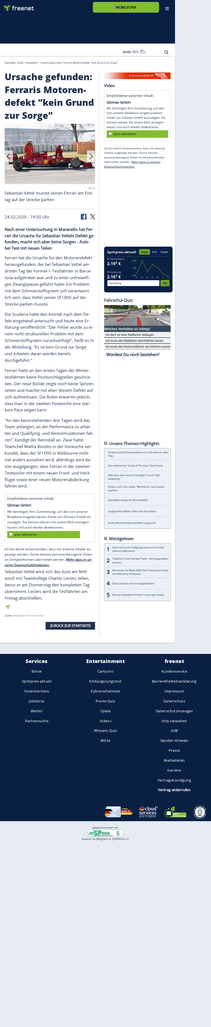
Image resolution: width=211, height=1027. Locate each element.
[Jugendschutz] (105, 833)
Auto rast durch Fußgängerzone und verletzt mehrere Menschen (138, 548)
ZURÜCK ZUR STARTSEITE (70, 625)
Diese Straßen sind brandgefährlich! (133, 583)
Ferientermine (36, 691)
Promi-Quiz (105, 701)
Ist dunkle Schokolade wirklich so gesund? (132, 522)
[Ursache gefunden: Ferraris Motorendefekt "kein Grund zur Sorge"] (50, 155)
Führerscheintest (105, 691)
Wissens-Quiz (105, 730)
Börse (36, 671)
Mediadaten (174, 760)
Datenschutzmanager (174, 710)
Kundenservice (174, 671)
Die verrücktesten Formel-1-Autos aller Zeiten (138, 595)
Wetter (37, 710)
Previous (9, 156)
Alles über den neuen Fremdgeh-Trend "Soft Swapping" (134, 477)
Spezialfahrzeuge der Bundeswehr (128, 500)
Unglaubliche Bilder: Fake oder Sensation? (132, 511)
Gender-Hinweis (174, 740)
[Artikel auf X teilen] (92, 216)
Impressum (174, 691)
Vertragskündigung (174, 779)
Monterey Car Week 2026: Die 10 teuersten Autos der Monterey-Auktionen (140, 571)
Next (91, 156)
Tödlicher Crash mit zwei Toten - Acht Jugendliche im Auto (140, 560)
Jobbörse (36, 701)
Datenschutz (174, 701)
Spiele (105, 710)
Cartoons (105, 671)
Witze (105, 740)
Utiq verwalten (174, 720)
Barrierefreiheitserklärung (174, 681)
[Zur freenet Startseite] (17, 5)
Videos (106, 720)
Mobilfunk (126, 7)
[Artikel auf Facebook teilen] (84, 216)
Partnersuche (36, 720)
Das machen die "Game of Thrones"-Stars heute (135, 465)
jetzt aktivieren (25, 534)
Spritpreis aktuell (36, 681)
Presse (174, 750)
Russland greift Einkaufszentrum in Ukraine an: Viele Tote (138, 454)
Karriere (174, 769)
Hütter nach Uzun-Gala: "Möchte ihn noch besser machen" (136, 488)
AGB (174, 730)
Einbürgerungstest (105, 681)
